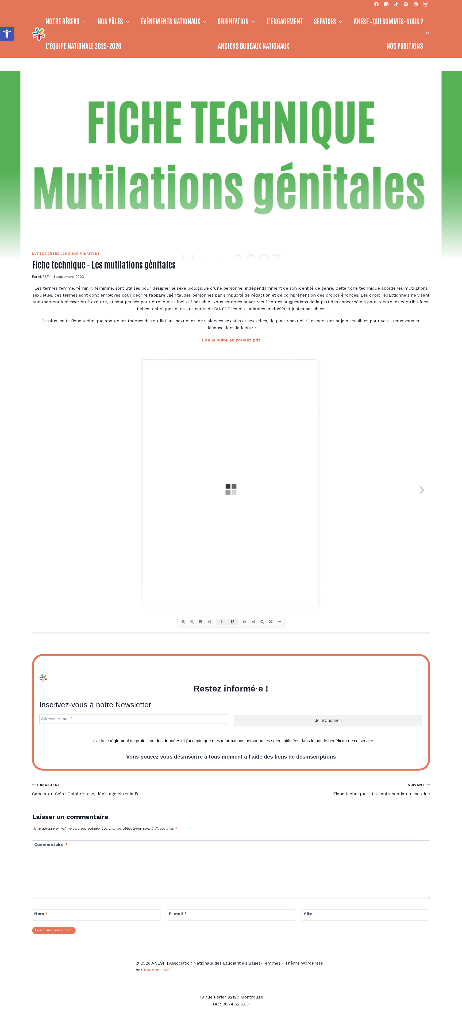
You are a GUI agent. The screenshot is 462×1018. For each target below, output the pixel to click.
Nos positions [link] (404, 45)
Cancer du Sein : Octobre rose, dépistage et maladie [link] (86, 789)
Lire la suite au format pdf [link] (231, 340)
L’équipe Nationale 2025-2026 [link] (83, 45)
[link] (7, 34)
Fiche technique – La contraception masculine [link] (381, 789)
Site (308, 913)
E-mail (178, 913)
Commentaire (51, 844)
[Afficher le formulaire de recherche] (428, 33)
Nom (41, 913)
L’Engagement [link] (285, 21)
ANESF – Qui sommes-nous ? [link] (388, 21)
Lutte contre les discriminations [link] (66, 253)
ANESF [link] (43, 277)
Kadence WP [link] (157, 969)
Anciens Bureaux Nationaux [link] (253, 45)
